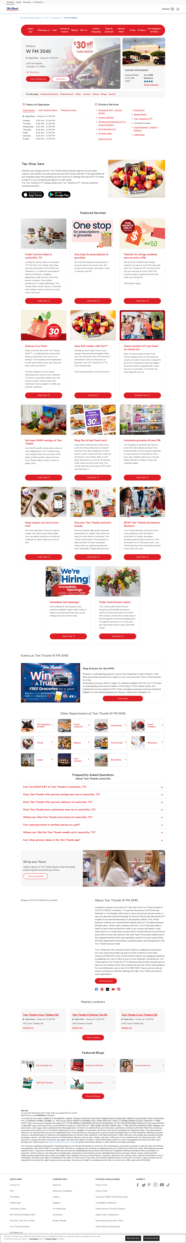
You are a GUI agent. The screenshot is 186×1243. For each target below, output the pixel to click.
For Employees (59, 1208)
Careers (56, 1197)
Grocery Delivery (106, 117)
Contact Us (14, 1185)
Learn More (99, 300)
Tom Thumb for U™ (143, 118)
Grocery (10, 2)
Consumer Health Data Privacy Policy (112, 1197)
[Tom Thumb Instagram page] (155, 1186)
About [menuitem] (96, 94)
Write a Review (151, 84)
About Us (57, 1185)
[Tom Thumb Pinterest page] (149, 1186)
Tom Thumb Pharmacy (20, 1226)
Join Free (100, 395)
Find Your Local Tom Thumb (22, 1220)
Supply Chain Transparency (107, 1214)
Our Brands (14, 1197)
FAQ (12, 1191)
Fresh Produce (155, 726)
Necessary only (133, 1238)
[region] (93, 1238)
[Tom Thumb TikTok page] (168, 1186)
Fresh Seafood (81, 726)
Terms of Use (101, 1185)
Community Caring (18, 1208)
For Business (38, 2)
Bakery (81, 743)
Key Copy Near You (107, 129)
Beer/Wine (118, 760)
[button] (168, 9)
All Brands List (16, 1232)
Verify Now (148, 300)
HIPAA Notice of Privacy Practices (110, 1208)
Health (18, 2)
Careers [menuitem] (87, 94)
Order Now (50, 300)
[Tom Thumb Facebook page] (138, 1186)
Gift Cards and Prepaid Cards (22, 1214)
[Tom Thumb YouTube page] (162, 1186)
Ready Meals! (140, 114)
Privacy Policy (101, 1191)
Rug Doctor (139, 110)
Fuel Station (81, 760)
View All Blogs (95, 1096)
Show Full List (105, 139)
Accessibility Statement (106, 1203)
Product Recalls (59, 1220)
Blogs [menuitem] (104, 94)
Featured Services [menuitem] (49, 94)
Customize (33, 1239)
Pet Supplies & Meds (44, 726)
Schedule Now (148, 395)
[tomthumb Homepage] (12, 9)
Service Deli (118, 743)
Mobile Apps (15, 1203)
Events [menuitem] (112, 94)
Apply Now (74, 636)
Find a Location (95, 1037)
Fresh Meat (118, 726)
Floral (44, 743)
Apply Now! (139, 134)
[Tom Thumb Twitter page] (143, 1186)
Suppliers (57, 1203)
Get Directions (32, 72)
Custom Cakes (105, 133)
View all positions (38, 876)
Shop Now (61, 79)
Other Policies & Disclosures (108, 1226)
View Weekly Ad (38, 79)
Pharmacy (27, 2)
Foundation (58, 1214)
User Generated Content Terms (109, 1220)
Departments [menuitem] (67, 94)
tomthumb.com (108, 980)
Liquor (44, 760)
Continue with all (151, 1238)
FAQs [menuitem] (78, 94)
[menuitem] (30, 30)
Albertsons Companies (62, 1191)
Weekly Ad (28, 1027)
